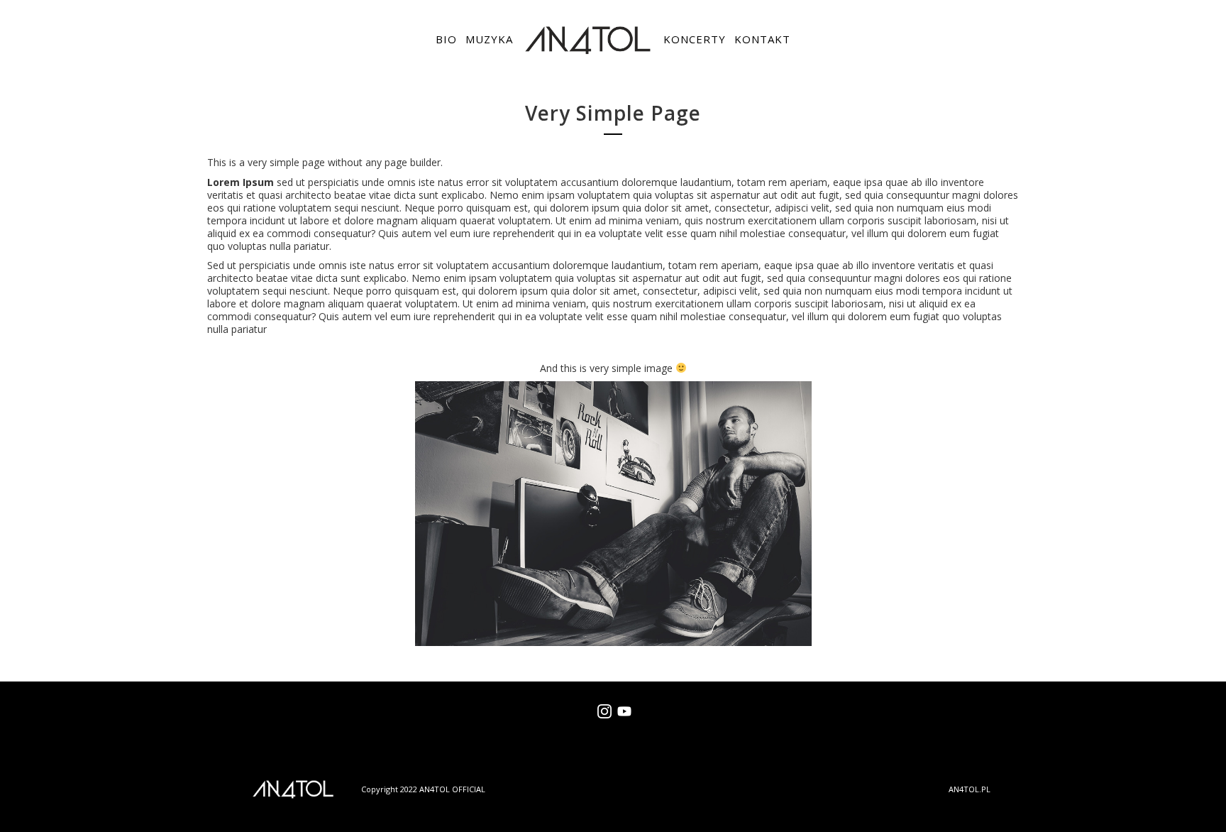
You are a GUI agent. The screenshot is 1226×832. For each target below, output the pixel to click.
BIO (446, 39)
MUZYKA (489, 39)
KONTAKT (762, 39)
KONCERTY (694, 39)
